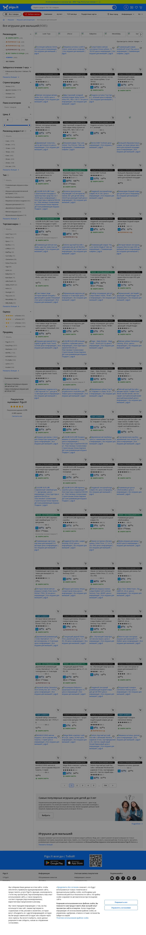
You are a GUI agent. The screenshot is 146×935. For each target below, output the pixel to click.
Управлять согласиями (121, 908)
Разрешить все (121, 902)
